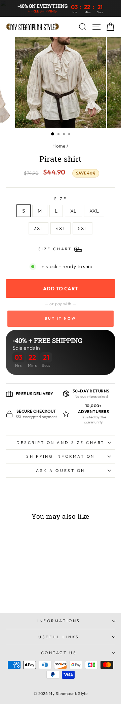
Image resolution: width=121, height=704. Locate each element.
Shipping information (60, 456)
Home (58, 146)
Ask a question (60, 470)
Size (60, 198)
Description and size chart (60, 442)
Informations (58, 620)
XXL (94, 210)
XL (73, 210)
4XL (60, 228)
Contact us (59, 652)
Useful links (58, 636)
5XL (82, 228)
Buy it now (60, 318)
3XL (38, 228)
